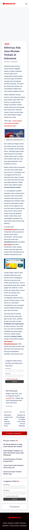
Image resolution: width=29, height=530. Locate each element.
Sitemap (22, 523)
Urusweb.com (10, 398)
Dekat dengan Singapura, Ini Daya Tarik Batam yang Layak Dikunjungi (13, 453)
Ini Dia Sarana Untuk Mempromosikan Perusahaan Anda (13, 123)
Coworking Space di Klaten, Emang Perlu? (12, 460)
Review (7, 44)
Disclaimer (23, 525)
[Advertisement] (14, 22)
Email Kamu (8, 373)
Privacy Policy (14, 525)
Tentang (10, 523)
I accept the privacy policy (12, 378)
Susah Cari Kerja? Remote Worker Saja (12, 473)
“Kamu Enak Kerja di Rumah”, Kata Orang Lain (13, 466)
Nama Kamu (8, 368)
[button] (9, 406)
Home (5, 523)
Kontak (16, 523)
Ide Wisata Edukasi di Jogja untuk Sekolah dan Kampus (12, 445)
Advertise (5, 525)
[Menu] (26, 3)
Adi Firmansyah (11, 391)
